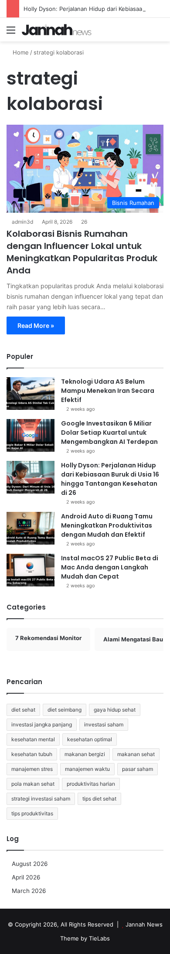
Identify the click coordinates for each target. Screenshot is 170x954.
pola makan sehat (32, 783)
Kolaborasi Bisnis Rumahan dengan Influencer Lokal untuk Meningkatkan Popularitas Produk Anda (82, 252)
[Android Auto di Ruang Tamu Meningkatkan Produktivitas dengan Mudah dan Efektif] (30, 528)
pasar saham (137, 769)
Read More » (35, 325)
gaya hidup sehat (115, 709)
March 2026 (29, 890)
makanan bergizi (85, 754)
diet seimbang (65, 709)
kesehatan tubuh (31, 754)
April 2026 (26, 877)
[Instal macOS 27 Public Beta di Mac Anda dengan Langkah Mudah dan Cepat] (30, 570)
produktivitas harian (91, 783)
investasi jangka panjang (41, 724)
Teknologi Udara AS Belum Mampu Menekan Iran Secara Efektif (107, 390)
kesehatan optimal (89, 739)
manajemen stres (32, 769)
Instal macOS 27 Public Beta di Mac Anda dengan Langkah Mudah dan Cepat (109, 567)
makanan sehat (136, 754)
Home (20, 52)
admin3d (22, 221)
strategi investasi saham (40, 798)
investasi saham (103, 724)
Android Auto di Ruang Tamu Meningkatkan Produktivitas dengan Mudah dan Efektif (107, 525)
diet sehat (23, 709)
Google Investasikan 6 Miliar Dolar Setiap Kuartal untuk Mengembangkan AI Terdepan (109, 432)
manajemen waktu (87, 769)
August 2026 (30, 863)
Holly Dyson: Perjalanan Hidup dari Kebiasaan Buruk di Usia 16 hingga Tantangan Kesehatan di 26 (110, 479)
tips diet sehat (99, 798)
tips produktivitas (32, 813)
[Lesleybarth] (57, 29)
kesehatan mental (33, 739)
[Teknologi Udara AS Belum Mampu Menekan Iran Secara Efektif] (30, 393)
